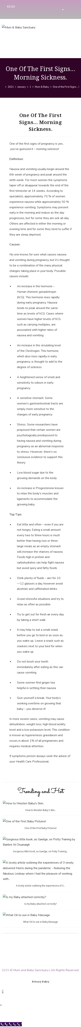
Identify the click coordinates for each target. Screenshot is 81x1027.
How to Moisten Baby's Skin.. (40, 810)
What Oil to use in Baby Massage (40, 921)
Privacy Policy (40, 981)
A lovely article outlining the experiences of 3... (40, 885)
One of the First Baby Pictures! (40, 828)
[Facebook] (67, 9)
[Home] (3, 87)
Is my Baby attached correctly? (40, 903)
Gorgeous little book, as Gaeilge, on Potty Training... (40, 851)
